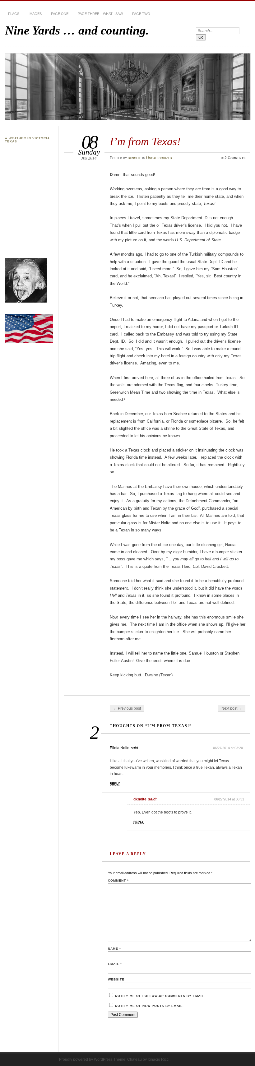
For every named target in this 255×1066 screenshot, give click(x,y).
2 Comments (235, 158)
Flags (13, 14)
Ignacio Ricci (158, 1059)
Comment (118, 880)
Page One (59, 14)
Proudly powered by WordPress (86, 1059)
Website (116, 979)
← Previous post (127, 708)
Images (35, 14)
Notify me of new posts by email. (149, 1006)
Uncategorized (159, 158)
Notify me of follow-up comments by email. (160, 996)
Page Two (141, 14)
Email (115, 964)
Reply (115, 783)
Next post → (231, 708)
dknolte (134, 158)
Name (114, 948)
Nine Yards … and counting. (77, 30)
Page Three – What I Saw (100, 14)
